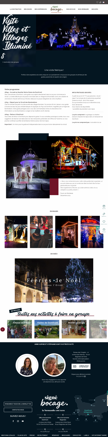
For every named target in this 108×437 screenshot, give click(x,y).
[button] (100, 2)
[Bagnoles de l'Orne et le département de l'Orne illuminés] (54, 280)
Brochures (66, 435)
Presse (32, 435)
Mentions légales (8, 435)
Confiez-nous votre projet (84, 366)
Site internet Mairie (99, 435)
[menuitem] (16, 9)
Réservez (55, 435)
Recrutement (42, 435)
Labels (86, 435)
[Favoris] (97, 2)
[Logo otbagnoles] (54, 403)
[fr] (103, 2)
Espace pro (77, 435)
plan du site (22, 435)
